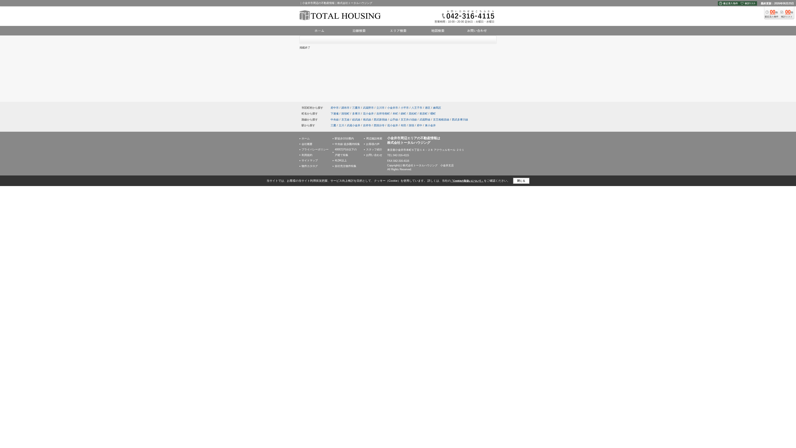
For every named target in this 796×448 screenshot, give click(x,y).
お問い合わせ (374, 155)
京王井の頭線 (409, 119)
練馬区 (437, 107)
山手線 (394, 119)
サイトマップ (310, 160)
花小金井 (368, 113)
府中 (419, 125)
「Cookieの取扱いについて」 (467, 180)
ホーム (306, 138)
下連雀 (335, 113)
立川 (341, 125)
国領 (411, 125)
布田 (403, 125)
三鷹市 (356, 107)
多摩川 (356, 113)
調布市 (345, 107)
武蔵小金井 (353, 125)
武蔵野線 (425, 119)
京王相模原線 (441, 119)
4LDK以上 (341, 160)
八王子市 (416, 107)
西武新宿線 (380, 119)
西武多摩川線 (460, 119)
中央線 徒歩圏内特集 (347, 144)
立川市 (380, 107)
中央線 (335, 119)
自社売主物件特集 (345, 166)
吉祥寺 (367, 125)
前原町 (424, 113)
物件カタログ (310, 166)
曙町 (433, 113)
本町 (395, 113)
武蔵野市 (368, 107)
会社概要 (307, 144)
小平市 (405, 107)
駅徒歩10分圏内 (344, 138)
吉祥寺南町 (383, 113)
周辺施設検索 (374, 138)
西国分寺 (379, 125)
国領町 (345, 113)
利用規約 (307, 155)
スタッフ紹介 (374, 149)
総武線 (356, 119)
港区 (427, 107)
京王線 (345, 119)
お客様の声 (373, 144)
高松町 (413, 113)
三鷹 (333, 125)
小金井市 (392, 107)
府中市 (335, 107)
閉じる (521, 180)
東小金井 (430, 125)
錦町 (403, 113)
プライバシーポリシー (315, 149)
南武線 (367, 119)
